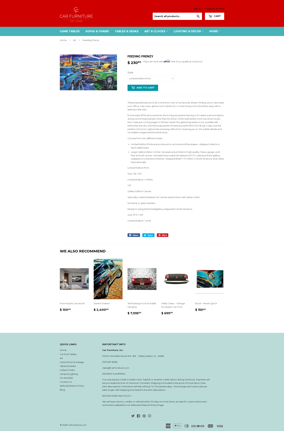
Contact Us (66, 382)
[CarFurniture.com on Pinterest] (144, 416)
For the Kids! (66, 378)
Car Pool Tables (68, 354)
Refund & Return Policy (72, 385)
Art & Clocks (155, 31)
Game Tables (70, 31)
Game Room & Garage (72, 362)
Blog (62, 389)
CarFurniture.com (77, 425)
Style (130, 72)
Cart (217, 16)
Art (74, 40)
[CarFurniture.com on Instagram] (149, 416)
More (213, 31)
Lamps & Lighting (69, 374)
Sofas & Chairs (97, 31)
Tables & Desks (127, 31)
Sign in (197, 9)
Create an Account (214, 9)
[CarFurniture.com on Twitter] (133, 416)
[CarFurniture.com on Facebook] (138, 416)
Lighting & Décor (188, 31)
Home (63, 40)
